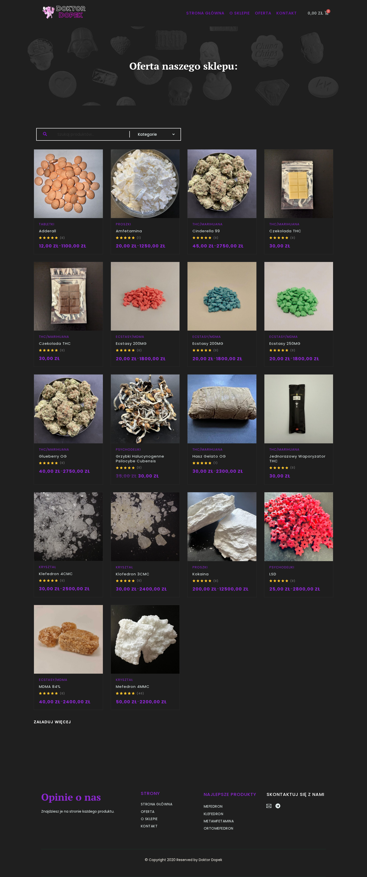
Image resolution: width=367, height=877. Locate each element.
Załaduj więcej (52, 722)
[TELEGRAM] (277, 805)
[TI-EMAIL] (269, 805)
